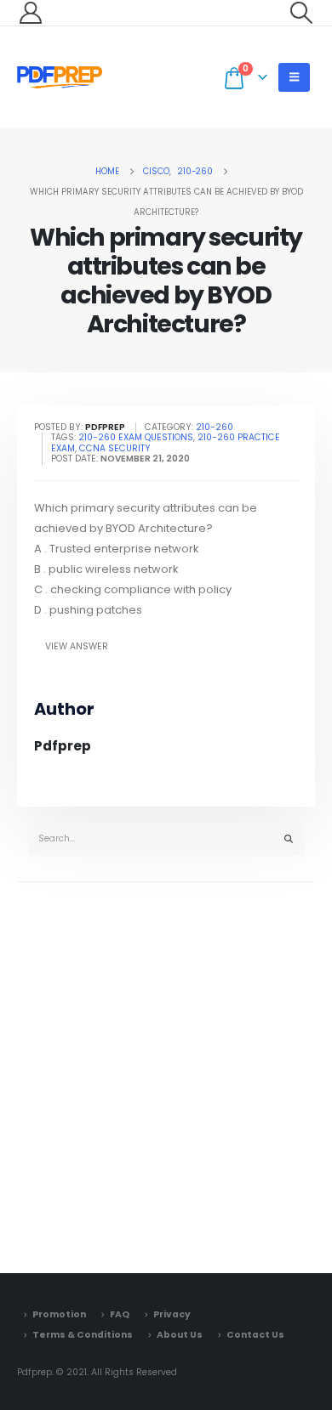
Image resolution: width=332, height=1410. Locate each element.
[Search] (288, 839)
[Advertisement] (166, 1073)
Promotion (59, 1314)
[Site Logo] (59, 77)
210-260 (214, 427)
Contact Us (255, 1334)
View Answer (76, 646)
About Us (180, 1334)
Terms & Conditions (82, 1334)
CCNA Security (115, 448)
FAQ (119, 1314)
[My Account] (30, 13)
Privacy (172, 1314)
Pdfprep (62, 746)
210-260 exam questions (135, 437)
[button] (302, 13)
